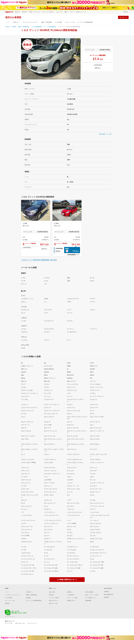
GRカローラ (94, 366)
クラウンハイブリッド (97, 462)
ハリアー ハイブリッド (51, 523)
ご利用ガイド (16, 22)
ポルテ (92, 541)
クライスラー (48, 310)
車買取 (14, 26)
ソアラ (69, 500)
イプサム (92, 393)
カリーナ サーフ (95, 422)
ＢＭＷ (46, 298)
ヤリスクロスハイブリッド (98, 553)
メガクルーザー (26, 553)
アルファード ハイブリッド (29, 393)
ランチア (47, 332)
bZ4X (68, 363)
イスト (69, 393)
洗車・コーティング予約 (91, 595)
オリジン (69, 413)
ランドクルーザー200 (50, 568)
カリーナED (47, 425)
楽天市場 (125, 12)
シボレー (92, 310)
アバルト (24, 329)
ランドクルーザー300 (96, 568)
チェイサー (70, 506)
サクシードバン (26, 483)
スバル (46, 281)
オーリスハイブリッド (51, 413)
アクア (23, 384)
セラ (68, 495)
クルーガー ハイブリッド (52, 473)
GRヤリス (24, 369)
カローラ (24, 428)
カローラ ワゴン (95, 436)
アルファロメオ (49, 329)
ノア (22, 512)
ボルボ (23, 348)
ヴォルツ (69, 404)
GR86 (69, 366)
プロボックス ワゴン (96, 538)
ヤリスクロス (71, 553)
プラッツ (47, 532)
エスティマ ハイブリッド (52, 410)
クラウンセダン (49, 462)
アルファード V (94, 390)
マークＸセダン (72, 550)
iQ (67, 369)
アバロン (47, 384)
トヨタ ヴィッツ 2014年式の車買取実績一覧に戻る (39, 260)
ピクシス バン (48, 526)
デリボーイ (47, 509)
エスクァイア (94, 404)
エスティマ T (94, 407)
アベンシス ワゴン (72, 384)
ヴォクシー (24, 404)
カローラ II (47, 428)
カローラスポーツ (49, 444)
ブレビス (69, 535)
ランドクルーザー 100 (97, 562)
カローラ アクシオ (72, 428)
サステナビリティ (32, 623)
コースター (24, 477)
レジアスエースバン (27, 574)
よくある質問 (58, 22)
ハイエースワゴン (26, 515)
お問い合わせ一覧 (20, 623)
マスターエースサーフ (97, 550)
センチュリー (48, 500)
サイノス (92, 480)
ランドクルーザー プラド (29, 568)
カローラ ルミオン (72, 436)
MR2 (22, 375)
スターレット (48, 486)
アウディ (92, 298)
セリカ (92, 495)
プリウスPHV (25, 535)
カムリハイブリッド (27, 422)
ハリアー (24, 523)
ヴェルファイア (49, 399)
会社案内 (28, 597)
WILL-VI (23, 381)
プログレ (24, 538)
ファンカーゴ (25, 532)
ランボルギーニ (72, 332)
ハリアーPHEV (71, 523)
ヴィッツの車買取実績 (50, 26)
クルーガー (93, 470)
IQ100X (23, 372)
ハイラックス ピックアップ (52, 520)
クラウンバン (25, 467)
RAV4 (45, 375)
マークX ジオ (48, 550)
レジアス (92, 571)
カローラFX (24, 439)
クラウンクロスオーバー (74, 459)
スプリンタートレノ (50, 492)
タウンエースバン (26, 506)
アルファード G (72, 390)
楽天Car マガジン (53, 600)
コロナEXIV (47, 480)
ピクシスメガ (48, 529)
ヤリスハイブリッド (27, 556)
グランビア (70, 470)
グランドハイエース (50, 470)
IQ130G (46, 372)
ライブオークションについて (30, 22)
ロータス (69, 321)
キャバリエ (93, 449)
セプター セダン (49, 495)
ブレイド (47, 535)
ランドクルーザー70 (27, 571)
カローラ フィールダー (28, 436)
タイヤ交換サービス (90, 597)
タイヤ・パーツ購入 (72, 597)
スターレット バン (73, 486)
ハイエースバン (95, 512)
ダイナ (23, 503)
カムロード (47, 422)
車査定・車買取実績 (46, 22)
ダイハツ (24, 284)
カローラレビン (72, 449)
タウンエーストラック (97, 503)
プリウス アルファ (95, 532)
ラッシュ (47, 562)
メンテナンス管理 (53, 597)
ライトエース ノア (95, 556)
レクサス (47, 278)
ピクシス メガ (71, 526)
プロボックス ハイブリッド (75, 538)
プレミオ (92, 535)
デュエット (24, 509)
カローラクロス (95, 439)
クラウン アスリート (73, 454)
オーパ (92, 410)
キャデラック (25, 310)
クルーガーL (71, 473)
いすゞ (46, 284)
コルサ (69, 477)
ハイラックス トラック (28, 520)
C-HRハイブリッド (27, 366)
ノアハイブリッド (49, 512)
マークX (23, 550)
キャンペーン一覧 (69, 22)
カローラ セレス (26, 431)
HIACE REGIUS (49, 369)
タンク (46, 506)
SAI (91, 378)
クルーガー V (25, 473)
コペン (46, 477)
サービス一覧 (8, 623)
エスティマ (47, 407)
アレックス (47, 393)
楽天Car (8, 26)
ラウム (92, 559)
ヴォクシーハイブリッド (51, 404)
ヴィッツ (69, 396)
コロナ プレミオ (26, 480)
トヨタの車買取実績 (36, 26)
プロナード (47, 538)
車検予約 (51, 595)
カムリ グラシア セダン (97, 416)
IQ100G (92, 369)
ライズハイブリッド (73, 556)
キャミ (23, 454)
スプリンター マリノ (96, 489)
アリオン (24, 387)
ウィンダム (24, 399)
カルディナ (70, 425)
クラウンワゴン (72, 467)
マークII (23, 547)
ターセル (92, 500)
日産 (68, 278)
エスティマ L (71, 407)
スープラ (24, 486)
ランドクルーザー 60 (50, 565)
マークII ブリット (72, 547)
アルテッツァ (71, 387)
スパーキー (93, 486)
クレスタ (92, 473)
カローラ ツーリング (50, 431)
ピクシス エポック (95, 523)
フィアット (70, 329)
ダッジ (23, 313)
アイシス (92, 381)
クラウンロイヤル (49, 467)
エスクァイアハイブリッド (29, 407)
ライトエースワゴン (73, 559)
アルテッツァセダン (27, 390)
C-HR (91, 363)
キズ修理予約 (70, 595)
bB (45, 363)
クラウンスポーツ (95, 459)
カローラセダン (95, 444)
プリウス (69, 532)
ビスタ (69, 529)
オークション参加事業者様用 (85, 22)
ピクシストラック (26, 529)
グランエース (25, 470)
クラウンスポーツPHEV (28, 462)
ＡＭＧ (69, 301)
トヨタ (23, 278)
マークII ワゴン (94, 547)
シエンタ (69, 483)
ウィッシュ (47, 396)
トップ (7, 22)
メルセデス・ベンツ (27, 298)
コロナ (92, 477)
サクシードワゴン (49, 483)
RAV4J (92, 375)
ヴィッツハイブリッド (97, 396)
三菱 (68, 281)
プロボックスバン (26, 541)
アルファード (48, 390)
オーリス (24, 413)
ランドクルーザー (72, 562)
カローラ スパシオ (95, 428)
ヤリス (46, 553)
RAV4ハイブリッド (50, 378)
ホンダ (92, 278)
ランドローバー (49, 321)
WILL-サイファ (71, 381)
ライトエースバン (49, 559)
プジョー (47, 340)
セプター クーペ (95, 492)
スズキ (92, 281)
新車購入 (69, 592)
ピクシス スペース (26, 526)
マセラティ (24, 332)
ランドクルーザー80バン (51, 571)
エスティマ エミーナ (27, 410)
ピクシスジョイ (95, 526)
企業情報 (106, 591)
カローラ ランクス (49, 436)
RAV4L (23, 378)
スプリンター (25, 489)
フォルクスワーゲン (73, 298)
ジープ (69, 310)
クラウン (47, 454)
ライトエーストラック (28, 559)
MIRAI (69, 372)
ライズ (46, 556)
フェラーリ (93, 329)
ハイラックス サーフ (73, 515)
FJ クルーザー (48, 366)
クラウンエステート (50, 459)
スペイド (69, 492)
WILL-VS (47, 381)
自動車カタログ (71, 600)
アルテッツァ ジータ (96, 387)
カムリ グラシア (49, 416)
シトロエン (24, 340)
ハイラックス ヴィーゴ (51, 515)
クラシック (93, 467)
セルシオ (24, 500)
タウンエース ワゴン (73, 503)
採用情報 (106, 597)
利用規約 (7, 603)
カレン (92, 425)
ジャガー (24, 321)
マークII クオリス (49, 547)
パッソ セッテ (94, 520)
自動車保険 (88, 600)
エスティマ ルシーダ (73, 410)
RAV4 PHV (70, 375)
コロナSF (70, 480)
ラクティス (24, 562)
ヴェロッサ (93, 399)
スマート (92, 301)
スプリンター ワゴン (27, 492)
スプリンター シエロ (73, 489)
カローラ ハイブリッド (97, 431)
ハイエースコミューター (74, 512)
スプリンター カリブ (50, 489)
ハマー (46, 313)
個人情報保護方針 (108, 594)
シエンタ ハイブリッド (97, 483)
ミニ (45, 301)
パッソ (69, 520)
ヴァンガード (25, 396)
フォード (69, 313)
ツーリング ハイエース (97, 506)
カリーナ (69, 422)
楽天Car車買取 (89, 592)
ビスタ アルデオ (95, 529)
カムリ (23, 416)
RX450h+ (70, 378)
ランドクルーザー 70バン (75, 565)
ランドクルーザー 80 (96, 565)
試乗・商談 (52, 592)
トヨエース (70, 509)
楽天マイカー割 (53, 603)
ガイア (92, 413)
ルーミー (69, 571)
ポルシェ (24, 301)
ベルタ (69, 541)
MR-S (91, 372)
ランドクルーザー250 (73, 568)
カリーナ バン (25, 425)
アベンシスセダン (95, 384)
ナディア (92, 509)
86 (22, 363)
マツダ (23, 281)
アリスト (47, 387)
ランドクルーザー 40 (27, 565)
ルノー (69, 340)
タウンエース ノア (49, 503)
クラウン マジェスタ (27, 459)
